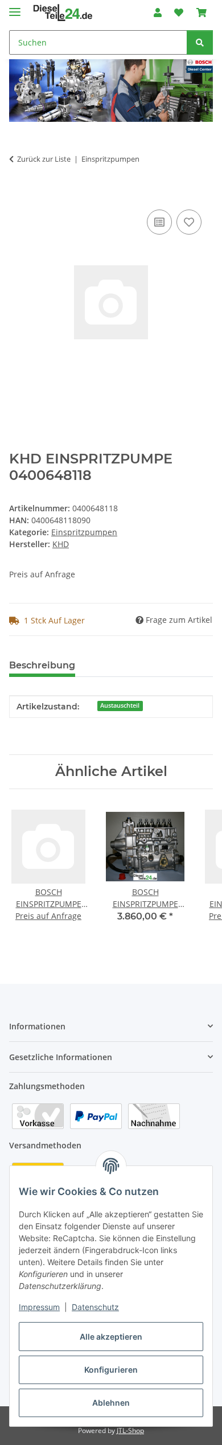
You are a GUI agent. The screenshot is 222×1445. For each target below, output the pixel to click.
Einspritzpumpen (84, 532)
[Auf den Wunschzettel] (189, 222)
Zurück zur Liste (44, 159)
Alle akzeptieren (111, 1336)
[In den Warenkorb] (18, 194)
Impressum (39, 1307)
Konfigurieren (111, 1369)
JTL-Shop (130, 1430)
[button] (157, 12)
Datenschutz (95, 1307)
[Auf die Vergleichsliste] (159, 222)
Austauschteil (119, 705)
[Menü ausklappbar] (14, 7)
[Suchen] (200, 42)
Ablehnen (111, 1402)
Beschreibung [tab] (42, 665)
